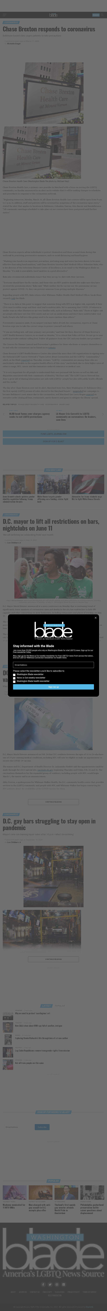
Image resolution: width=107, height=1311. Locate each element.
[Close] (95, 617)
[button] (53, 676)
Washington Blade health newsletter (33, 681)
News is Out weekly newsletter (31, 678)
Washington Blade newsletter (30, 674)
